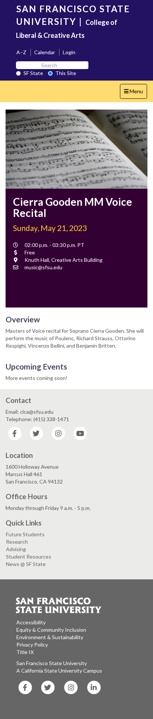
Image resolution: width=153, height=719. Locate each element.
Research (17, 542)
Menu (135, 93)
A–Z (21, 52)
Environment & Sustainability (49, 637)
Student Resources (28, 556)
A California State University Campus (59, 670)
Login (69, 52)
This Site (65, 73)
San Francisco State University (51, 663)
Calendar (44, 52)
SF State (33, 73)
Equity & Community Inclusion (51, 630)
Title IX (25, 652)
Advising (16, 549)
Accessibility (31, 622)
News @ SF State (26, 564)
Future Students (25, 534)
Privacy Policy (32, 644)
